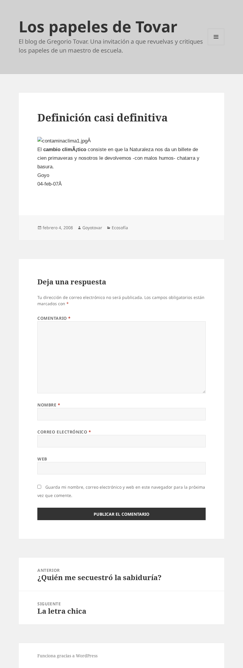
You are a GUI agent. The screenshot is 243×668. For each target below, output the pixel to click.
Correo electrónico (64, 432)
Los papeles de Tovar (98, 26)
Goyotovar (92, 227)
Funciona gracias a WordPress (67, 655)
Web (42, 459)
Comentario (54, 318)
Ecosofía (120, 227)
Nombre (48, 405)
